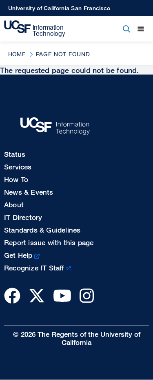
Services (18, 167)
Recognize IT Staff (34, 268)
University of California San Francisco (59, 7)
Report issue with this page (48, 242)
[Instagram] (87, 295)
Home (17, 54)
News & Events (28, 192)
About (14, 204)
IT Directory (23, 217)
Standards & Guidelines (42, 230)
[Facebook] (12, 295)
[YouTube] (62, 295)
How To (16, 179)
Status (14, 154)
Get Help (18, 255)
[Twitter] (37, 295)
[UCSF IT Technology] (34, 28)
